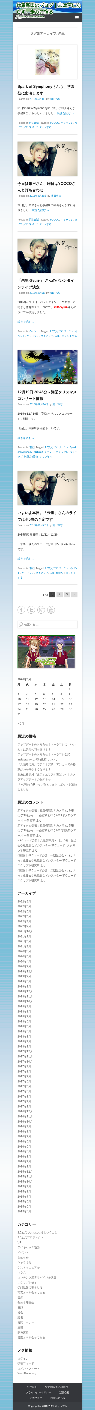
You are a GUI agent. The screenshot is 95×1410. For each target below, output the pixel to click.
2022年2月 (24, 926)
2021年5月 (24, 941)
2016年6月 (24, 1141)
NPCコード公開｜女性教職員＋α (38, 840)
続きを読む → (65, 113)
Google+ (41, 610)
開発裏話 (34, 122)
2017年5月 (24, 1086)
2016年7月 (24, 1136)
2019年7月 (24, 976)
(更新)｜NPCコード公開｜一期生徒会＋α (43, 855)
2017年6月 (24, 1081)
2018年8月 (24, 1011)
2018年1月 (24, 1046)
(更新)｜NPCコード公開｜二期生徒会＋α (43, 870)
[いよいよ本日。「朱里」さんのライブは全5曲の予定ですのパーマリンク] (47, 488)
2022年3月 (24, 921)
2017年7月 (24, 1076)
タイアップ (47, 335)
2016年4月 (24, 1151)
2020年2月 (24, 966)
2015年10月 (25, 1181)
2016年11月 (25, 1116)
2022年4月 (24, 916)
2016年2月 (24, 1161)
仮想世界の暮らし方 (30, 1287)
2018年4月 (24, 1031)
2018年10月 (25, 1001)
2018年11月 (25, 996)
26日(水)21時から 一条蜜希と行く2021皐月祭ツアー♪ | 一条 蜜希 (47, 815)
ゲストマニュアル (29, 1267)
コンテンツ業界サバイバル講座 (37, 1277)
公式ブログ (36, 1398)
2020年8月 (24, 951)
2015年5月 (24, 1206)
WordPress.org (27, 1373)
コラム (22, 1272)
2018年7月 (24, 1016)
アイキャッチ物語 (29, 1247)
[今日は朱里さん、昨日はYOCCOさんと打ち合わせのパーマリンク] (47, 159)
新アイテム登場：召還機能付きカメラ (41, 810)
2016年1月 (24, 1166)
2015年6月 (24, 1201)
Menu (18, 17)
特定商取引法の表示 (56, 1386)
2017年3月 (24, 1096)
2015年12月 (25, 1171)
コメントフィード (29, 1368)
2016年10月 (25, 1121)
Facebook (21, 610)
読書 (20, 1317)
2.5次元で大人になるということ (37, 1232)
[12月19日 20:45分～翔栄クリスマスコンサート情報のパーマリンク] (47, 367)
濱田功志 (55, 99)
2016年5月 (24, 1146)
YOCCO (54, 122)
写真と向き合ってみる (31, 1292)
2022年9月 (24, 901)
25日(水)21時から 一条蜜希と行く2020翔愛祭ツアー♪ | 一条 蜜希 (47, 830)
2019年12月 (25, 971)
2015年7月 (24, 1196)
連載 (20, 1327)
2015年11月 (25, 1176)
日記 (31, 447)
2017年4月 (24, 1091)
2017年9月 (24, 1066)
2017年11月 (25, 1056)
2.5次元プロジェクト (62, 331)
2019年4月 (24, 981)
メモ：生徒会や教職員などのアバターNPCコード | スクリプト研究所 (47, 845)
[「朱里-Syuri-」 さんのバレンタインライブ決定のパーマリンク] (47, 256)
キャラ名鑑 (24, 1262)
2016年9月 (24, 1126)
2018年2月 (24, 1041)
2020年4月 (24, 961)
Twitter (31, 610)
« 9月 (21, 723)
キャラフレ (67, 122)
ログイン (23, 1358)
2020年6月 (24, 956)
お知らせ (23, 1257)
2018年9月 (24, 1006)
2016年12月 (25, 1111)
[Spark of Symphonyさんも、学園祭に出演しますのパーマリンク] (47, 62)
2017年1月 (24, 1106)
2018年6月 (24, 1021)
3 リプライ (46, 456)
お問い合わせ (57, 1398)
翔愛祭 (34, 456)
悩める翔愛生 (26, 1302)
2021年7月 (24, 936)
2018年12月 (25, 991)
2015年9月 (24, 1186)
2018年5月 (24, 1026)
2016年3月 (24, 1156)
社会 (20, 1312)
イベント (34, 331)
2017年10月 (25, 1061)
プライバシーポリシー (38, 1392)
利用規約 (32, 1386)
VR (19, 1242)
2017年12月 (25, 1051)
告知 (20, 1297)
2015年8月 (24, 1191)
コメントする (43, 127)
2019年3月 (24, 986)
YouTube (51, 610)
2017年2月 (24, 1101)
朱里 (31, 127)
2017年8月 (24, 1071)
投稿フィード (26, 1363)
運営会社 (64, 1392)
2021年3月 (24, 946)
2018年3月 (24, 1036)
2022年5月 (24, 911)
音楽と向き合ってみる (31, 1337)
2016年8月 (24, 1131)
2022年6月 (24, 906)
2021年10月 (25, 931)
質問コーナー (26, 1322)
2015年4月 (24, 1211)
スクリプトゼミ (27, 1282)
